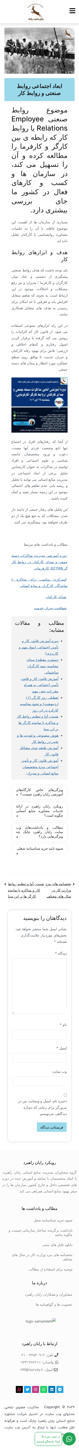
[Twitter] (27, 1389)
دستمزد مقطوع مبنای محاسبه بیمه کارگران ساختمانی (42, 665)
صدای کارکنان (56, 597)
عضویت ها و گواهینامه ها (54, 1304)
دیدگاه (61, 953)
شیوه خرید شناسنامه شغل (53, 1220)
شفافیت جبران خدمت (50, 608)
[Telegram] (59, 1389)
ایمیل (61, 1048)
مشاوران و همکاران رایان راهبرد (48, 1294)
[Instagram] (35, 1389)
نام (63, 1024)
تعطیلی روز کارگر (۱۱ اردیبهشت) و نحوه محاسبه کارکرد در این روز (39, 703)
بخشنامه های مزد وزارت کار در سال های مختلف (58, 890)
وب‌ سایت (59, 1071)
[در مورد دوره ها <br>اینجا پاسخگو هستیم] (69, 1438)
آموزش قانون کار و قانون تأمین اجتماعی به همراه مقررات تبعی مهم (39, 685)
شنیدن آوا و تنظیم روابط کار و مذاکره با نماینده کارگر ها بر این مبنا (37, 722)
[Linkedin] (51, 1389)
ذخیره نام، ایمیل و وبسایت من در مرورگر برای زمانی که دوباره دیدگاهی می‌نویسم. (42, 1107)
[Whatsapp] (43, 1389)
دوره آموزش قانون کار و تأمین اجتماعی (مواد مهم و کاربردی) (38, 647)
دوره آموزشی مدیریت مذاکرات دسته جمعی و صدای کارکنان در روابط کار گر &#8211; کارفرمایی (39, 561)
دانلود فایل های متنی (57, 1244)
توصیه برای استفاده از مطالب (50, 1269)
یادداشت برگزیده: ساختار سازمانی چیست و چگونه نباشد (40, 1232)
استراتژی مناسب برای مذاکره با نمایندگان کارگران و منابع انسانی (39, 582)
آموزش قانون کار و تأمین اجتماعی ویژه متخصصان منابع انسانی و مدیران (39, 766)
